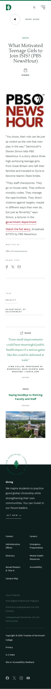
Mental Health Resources (36, 557)
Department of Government (16, 310)
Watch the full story (18, 229)
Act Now (12, 515)
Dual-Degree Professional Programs (22, 600)
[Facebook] (7, 679)
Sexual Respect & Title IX (13, 569)
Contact (9, 536)
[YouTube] (28, 679)
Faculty (11, 300)
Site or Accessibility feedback (20, 662)
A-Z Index (10, 654)
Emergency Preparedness (36, 546)
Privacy (9, 647)
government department (21, 222)
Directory (10, 555)
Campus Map (12, 578)
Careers (33, 536)
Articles (25, 38)
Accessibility (36, 567)
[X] (14, 679)
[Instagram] (21, 679)
